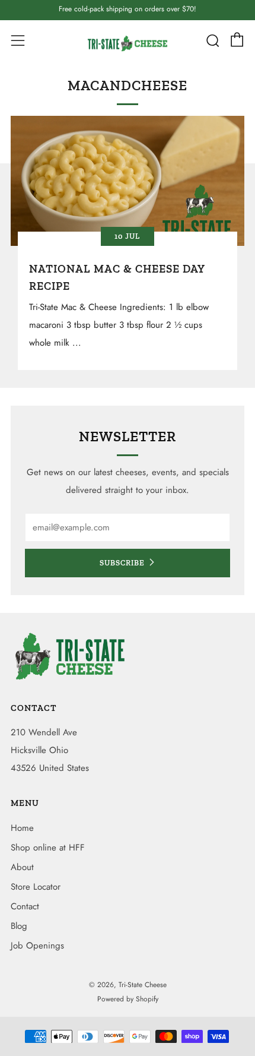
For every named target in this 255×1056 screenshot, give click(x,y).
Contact (25, 906)
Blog (19, 925)
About (22, 867)
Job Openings (37, 945)
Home (22, 827)
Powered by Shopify (127, 999)
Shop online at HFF (48, 847)
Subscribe (122, 562)
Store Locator (35, 886)
